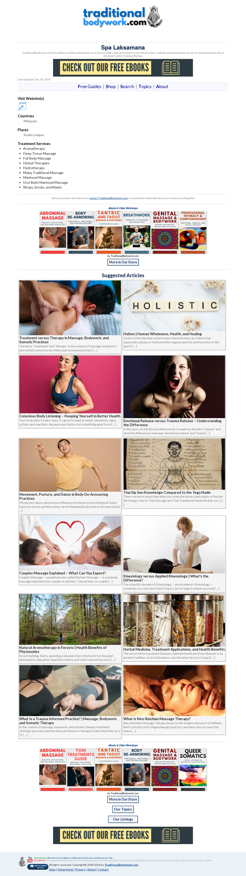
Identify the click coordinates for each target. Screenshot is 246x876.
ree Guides (90, 86)
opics (146, 86)
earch (127, 86)
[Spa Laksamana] (23, 105)
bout (162, 86)
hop (111, 86)
